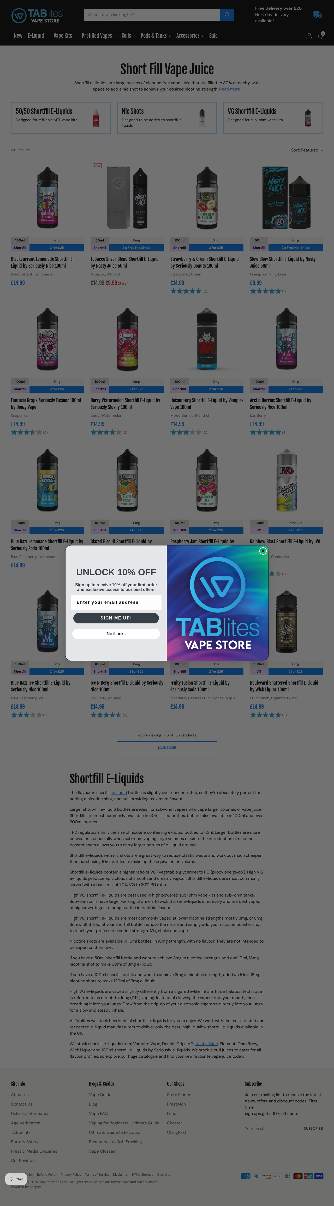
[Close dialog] (263, 551)
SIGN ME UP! (116, 618)
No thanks (116, 634)
